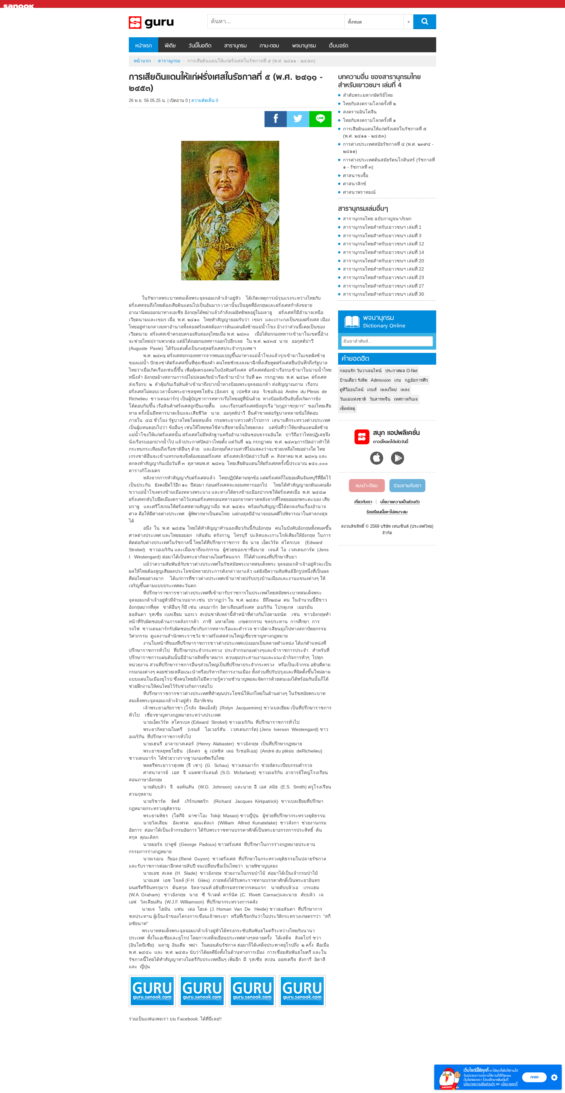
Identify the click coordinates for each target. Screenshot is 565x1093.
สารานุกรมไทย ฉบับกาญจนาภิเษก (377, 218)
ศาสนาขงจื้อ (355, 175)
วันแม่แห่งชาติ (353, 399)
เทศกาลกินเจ (406, 399)
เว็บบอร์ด (338, 46)
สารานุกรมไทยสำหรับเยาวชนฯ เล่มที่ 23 (383, 277)
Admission (381, 380)
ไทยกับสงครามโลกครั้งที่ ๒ (369, 103)
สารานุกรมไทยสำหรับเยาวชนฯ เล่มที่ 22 (383, 269)
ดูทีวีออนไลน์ (352, 389)
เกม (397, 380)
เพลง (405, 389)
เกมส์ (372, 389)
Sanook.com (19, 4)
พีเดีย (170, 46)
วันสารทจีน (379, 399)
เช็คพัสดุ (347, 408)
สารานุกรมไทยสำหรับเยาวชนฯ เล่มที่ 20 (383, 260)
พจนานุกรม (304, 46)
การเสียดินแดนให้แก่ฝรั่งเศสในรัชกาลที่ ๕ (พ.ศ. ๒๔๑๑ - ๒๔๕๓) (385, 132)
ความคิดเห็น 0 (204, 100)
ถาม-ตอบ (269, 46)
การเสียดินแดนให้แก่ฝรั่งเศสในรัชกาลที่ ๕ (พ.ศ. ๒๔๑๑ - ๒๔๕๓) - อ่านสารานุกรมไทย (163, 22)
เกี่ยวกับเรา (363, 502)
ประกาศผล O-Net (401, 370)
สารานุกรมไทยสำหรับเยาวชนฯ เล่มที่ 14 (383, 252)
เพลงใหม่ (388, 389)
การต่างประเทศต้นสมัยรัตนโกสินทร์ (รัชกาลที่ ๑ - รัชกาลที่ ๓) (389, 163)
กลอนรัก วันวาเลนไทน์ (361, 370)
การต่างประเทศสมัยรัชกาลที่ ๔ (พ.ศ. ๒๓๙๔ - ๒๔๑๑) (388, 147)
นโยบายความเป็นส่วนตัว (479, 1084)
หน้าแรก (143, 46)
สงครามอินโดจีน (360, 111)
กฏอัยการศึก (416, 380)
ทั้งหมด (355, 22)
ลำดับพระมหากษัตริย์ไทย (368, 95)
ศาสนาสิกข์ (354, 183)
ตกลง (534, 1077)
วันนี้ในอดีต (200, 46)
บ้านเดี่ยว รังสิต (353, 380)
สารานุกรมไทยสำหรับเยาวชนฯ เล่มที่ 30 (383, 294)
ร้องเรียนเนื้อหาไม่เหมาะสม (387, 512)
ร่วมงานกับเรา (407, 486)
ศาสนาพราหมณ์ (359, 192)
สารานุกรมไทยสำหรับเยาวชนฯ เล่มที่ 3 (382, 235)
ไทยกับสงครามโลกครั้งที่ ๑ (369, 120)
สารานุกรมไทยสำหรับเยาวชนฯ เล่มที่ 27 (383, 286)
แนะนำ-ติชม (367, 486)
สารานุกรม (235, 46)
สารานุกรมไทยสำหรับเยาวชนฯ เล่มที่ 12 (383, 243)
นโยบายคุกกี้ (509, 1084)
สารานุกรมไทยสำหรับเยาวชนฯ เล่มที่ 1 (382, 227)
